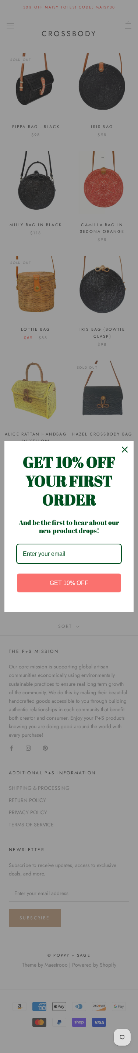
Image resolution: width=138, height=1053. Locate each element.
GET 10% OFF (69, 583)
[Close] (125, 449)
